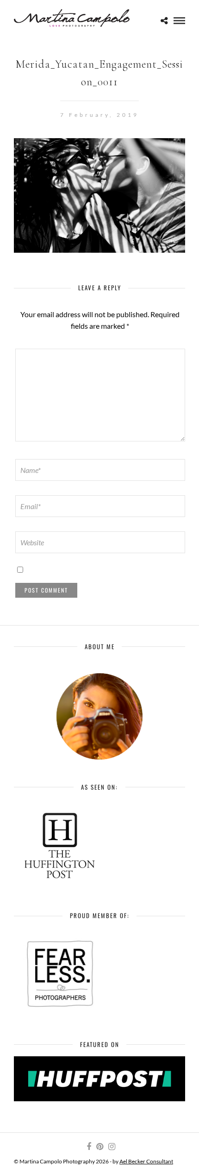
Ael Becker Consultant (146, 1161)
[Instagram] (111, 1146)
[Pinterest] (99, 1146)
